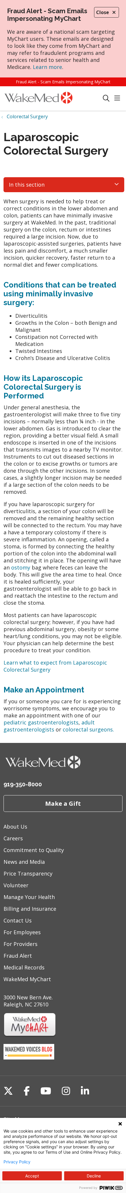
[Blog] (29, 1057)
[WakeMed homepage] (53, 98)
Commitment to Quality (34, 850)
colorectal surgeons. (88, 729)
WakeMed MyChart (27, 979)
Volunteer (16, 885)
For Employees (22, 932)
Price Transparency (28, 873)
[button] (118, 98)
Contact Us (18, 920)
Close (102, 12)
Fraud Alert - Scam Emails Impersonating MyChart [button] (63, 82)
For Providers (21, 943)
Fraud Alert (18, 955)
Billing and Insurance (30, 908)
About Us (15, 826)
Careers (13, 838)
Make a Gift (63, 803)
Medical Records (24, 967)
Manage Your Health (29, 896)
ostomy (21, 567)
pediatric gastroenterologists (41, 722)
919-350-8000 (23, 784)
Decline (94, 1175)
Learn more (47, 66)
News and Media (24, 861)
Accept (32, 1175)
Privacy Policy (17, 1162)
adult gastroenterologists (49, 726)
